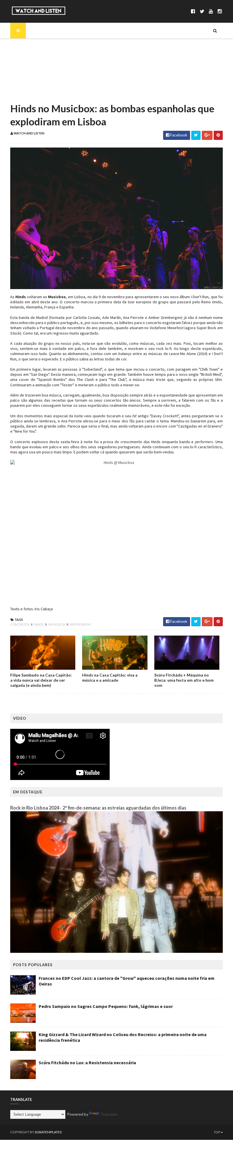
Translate (109, 1114)
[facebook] (193, 11)
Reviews (27, 94)
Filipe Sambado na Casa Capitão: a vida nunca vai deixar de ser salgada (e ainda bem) (41, 680)
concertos (20, 624)
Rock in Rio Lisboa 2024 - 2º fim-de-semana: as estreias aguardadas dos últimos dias (98, 807)
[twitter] (202, 11)
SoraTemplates (48, 1132)
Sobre (25, 46)
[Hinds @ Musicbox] (116, 530)
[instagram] (220, 11)
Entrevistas (30, 75)
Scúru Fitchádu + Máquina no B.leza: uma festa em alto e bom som (184, 680)
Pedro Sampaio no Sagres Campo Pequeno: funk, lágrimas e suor (106, 1006)
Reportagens (32, 85)
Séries (25, 65)
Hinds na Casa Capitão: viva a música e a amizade (110, 677)
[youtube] (211, 11)
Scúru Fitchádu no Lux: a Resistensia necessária (87, 1062)
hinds (39, 624)
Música (26, 56)
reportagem (80, 624)
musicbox (57, 624)
